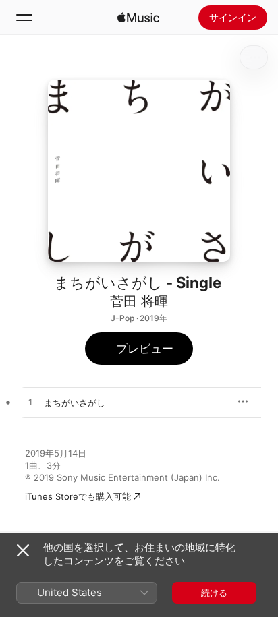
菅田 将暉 (139, 301)
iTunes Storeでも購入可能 (78, 496)
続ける (214, 592)
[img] (138, 17)
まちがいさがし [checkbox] (74, 402)
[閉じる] (23, 550)
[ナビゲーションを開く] (24, 17)
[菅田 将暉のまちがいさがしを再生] (30, 402)
